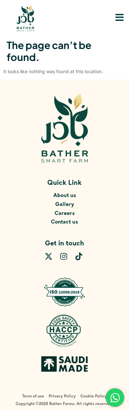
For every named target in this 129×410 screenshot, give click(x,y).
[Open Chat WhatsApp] (115, 397)
